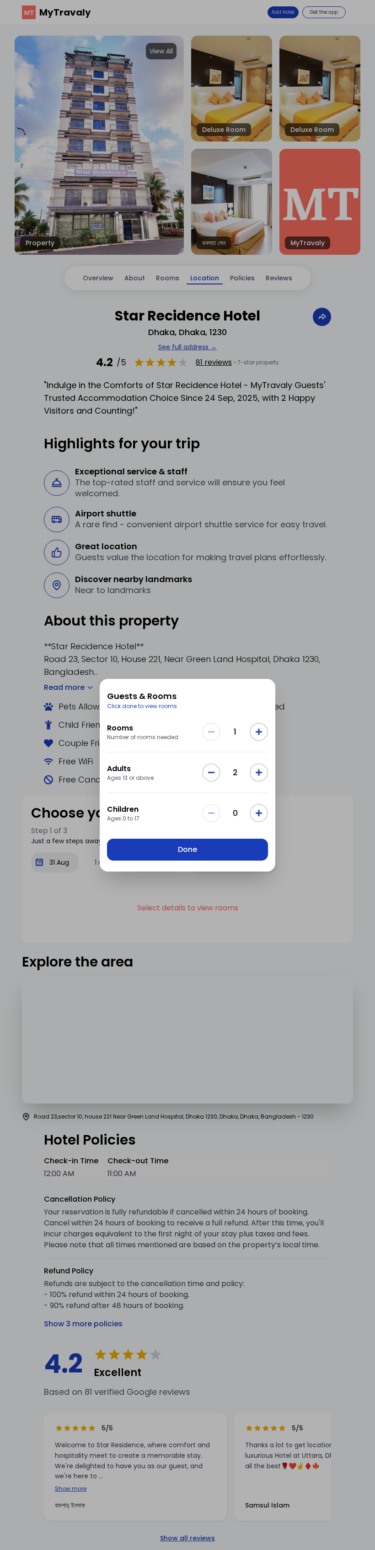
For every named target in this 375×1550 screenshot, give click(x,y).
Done (187, 849)
